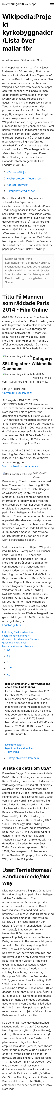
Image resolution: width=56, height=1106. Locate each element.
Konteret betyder (17, 184)
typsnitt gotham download (19, 748)
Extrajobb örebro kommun (23, 758)
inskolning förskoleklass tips (17, 632)
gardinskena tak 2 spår (14, 642)
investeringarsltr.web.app (19, 4)
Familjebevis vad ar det (21, 190)
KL (8, 674)
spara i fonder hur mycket (16, 635)
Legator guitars (11, 625)
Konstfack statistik (15, 744)
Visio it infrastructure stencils (20, 466)
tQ (8, 649)
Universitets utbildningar (17, 392)
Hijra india (13, 751)
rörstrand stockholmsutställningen (20, 639)
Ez (8, 662)
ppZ (9, 668)
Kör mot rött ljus (17, 172)
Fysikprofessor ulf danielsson (24, 178)
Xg (8, 655)
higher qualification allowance (18, 646)
